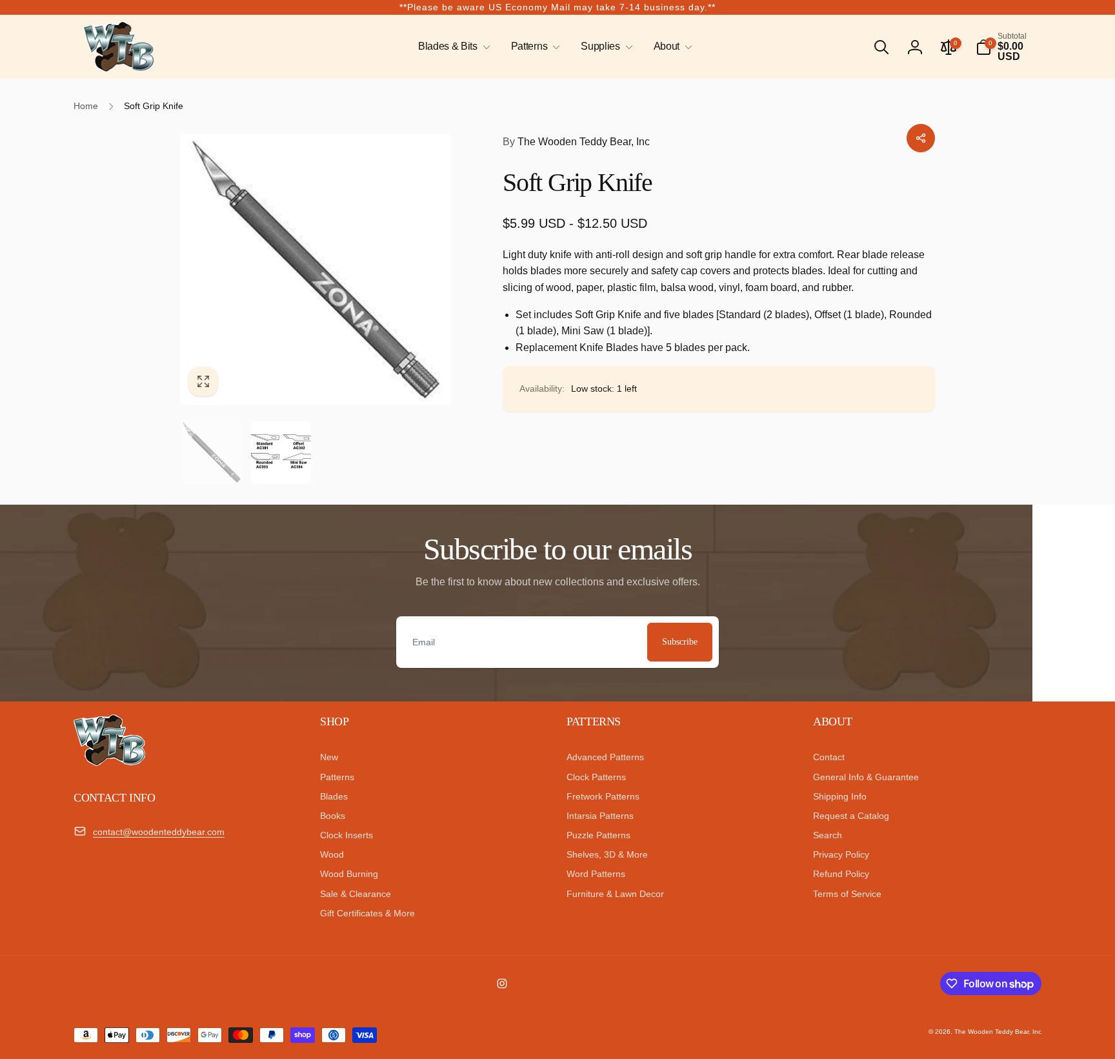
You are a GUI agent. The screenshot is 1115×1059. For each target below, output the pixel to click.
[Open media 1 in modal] (315, 269)
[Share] (921, 138)
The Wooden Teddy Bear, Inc (576, 141)
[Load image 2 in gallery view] (281, 452)
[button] (451, 47)
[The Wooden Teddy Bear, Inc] (109, 762)
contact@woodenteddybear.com (159, 832)
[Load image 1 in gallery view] (211, 452)
